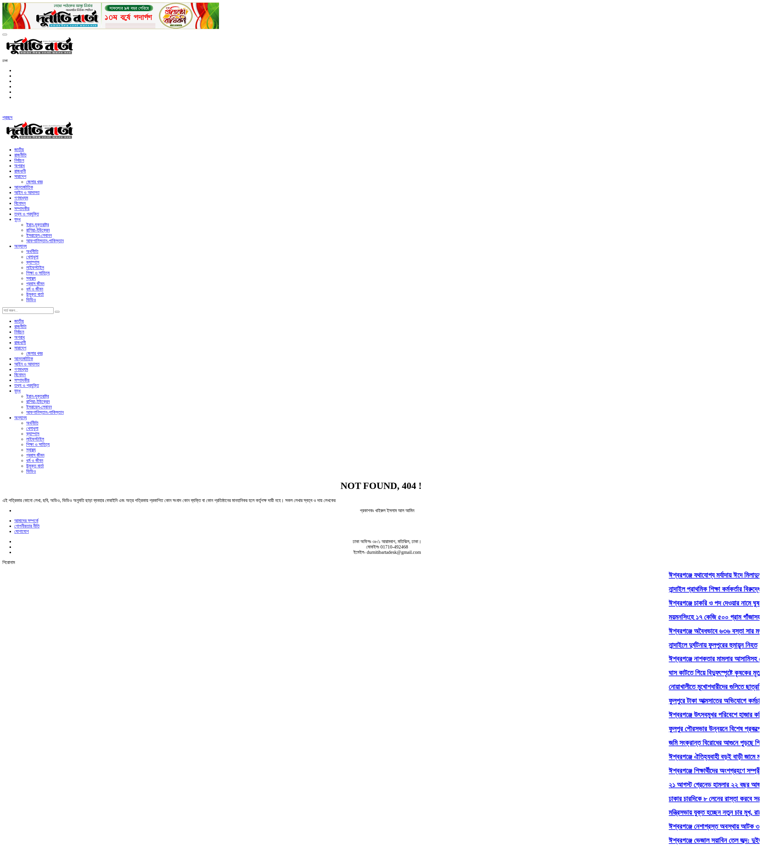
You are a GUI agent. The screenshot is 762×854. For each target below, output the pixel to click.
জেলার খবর (34, 181)
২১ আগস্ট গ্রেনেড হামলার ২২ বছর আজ (704, 784)
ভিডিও (31, 299)
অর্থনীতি (32, 251)
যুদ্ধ (17, 219)
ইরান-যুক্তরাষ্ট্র (37, 224)
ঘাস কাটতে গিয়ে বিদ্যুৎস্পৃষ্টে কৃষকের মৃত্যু (705, 673)
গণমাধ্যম (21, 197)
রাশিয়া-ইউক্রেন (38, 230)
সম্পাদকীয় (21, 208)
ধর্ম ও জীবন (34, 289)
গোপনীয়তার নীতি (27, 526)
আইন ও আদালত (27, 192)
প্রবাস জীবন (35, 283)
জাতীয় (19, 149)
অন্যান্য (20, 246)
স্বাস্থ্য (31, 278)
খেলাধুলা (32, 256)
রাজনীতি (20, 155)
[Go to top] (4, 34)
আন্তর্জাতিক (23, 187)
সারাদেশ (20, 176)
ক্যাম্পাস (32, 262)
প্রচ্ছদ (7, 117)
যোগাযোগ (21, 531)
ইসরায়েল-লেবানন (39, 235)
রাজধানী (20, 171)
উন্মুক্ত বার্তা (35, 294)
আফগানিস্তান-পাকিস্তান (45, 240)
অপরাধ (19, 165)
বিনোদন (20, 203)
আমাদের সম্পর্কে (26, 520)
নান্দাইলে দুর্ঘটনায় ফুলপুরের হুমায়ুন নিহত (702, 645)
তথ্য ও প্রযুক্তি (26, 213)
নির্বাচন (19, 160)
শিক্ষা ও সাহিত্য (38, 272)
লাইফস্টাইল (35, 267)
